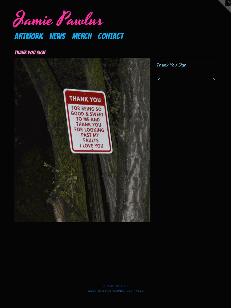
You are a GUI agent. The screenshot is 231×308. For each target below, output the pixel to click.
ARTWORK (28, 36)
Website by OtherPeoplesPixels (116, 290)
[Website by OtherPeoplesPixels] (219, 12)
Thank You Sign (29, 52)
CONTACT (110, 36)
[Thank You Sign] (82, 140)
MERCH (81, 36)
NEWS (57, 36)
